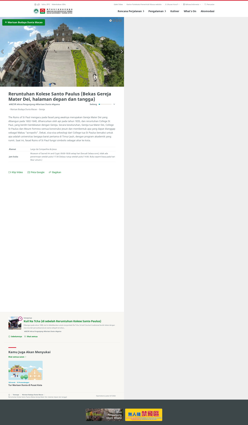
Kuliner (174, 11)
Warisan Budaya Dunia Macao (32, 395)
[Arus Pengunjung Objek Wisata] (104, 415)
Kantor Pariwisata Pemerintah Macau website (144, 4)
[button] (172, 4)
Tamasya (16, 395)
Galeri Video (118, 4)
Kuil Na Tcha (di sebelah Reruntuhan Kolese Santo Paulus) (62, 321)
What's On (190, 11)
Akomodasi (207, 11)
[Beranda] (9, 395)
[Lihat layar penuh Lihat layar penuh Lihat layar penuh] (62, 52)
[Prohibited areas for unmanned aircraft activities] (143, 415)
